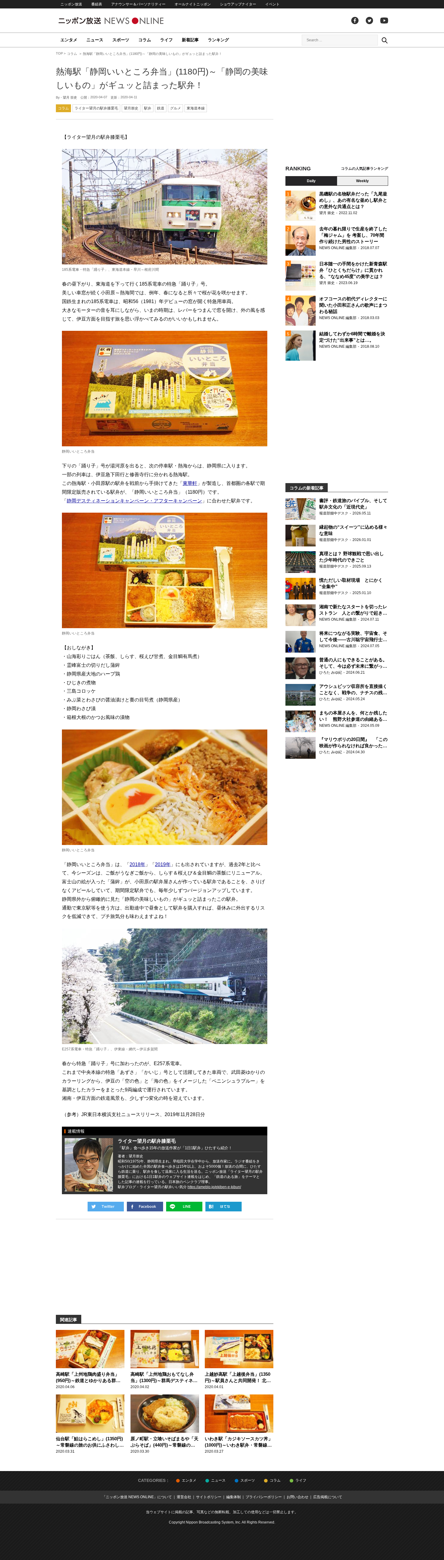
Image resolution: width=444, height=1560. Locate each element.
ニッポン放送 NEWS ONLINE (122, 20)
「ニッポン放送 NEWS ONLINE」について (137, 1497)
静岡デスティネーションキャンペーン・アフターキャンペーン (134, 500)
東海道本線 (196, 108)
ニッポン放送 (71, 4)
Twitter (369, 20)
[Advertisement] (336, 107)
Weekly (362, 181)
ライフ (166, 39)
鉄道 (160, 108)
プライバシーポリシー (264, 1497)
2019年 (163, 864)
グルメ (175, 108)
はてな (223, 1206)
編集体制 (233, 1497)
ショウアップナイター (238, 4)
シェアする (145, 1206)
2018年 (137, 864)
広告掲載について (327, 1497)
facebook (355, 20)
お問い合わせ (297, 1497)
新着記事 (190, 39)
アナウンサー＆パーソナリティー (138, 4)
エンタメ (68, 39)
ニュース (94, 39)
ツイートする (106, 1206)
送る (184, 1206)
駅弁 (147, 108)
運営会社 (184, 1497)
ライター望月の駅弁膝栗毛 (96, 108)
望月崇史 (131, 108)
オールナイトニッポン (193, 4)
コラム (144, 39)
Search (384, 40)
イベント (272, 4)
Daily (311, 181)
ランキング (218, 39)
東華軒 (190, 483)
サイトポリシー (208, 1497)
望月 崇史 (70, 97)
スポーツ (120, 39)
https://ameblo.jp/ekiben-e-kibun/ (214, 1187)
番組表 (96, 4)
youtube (384, 20)
